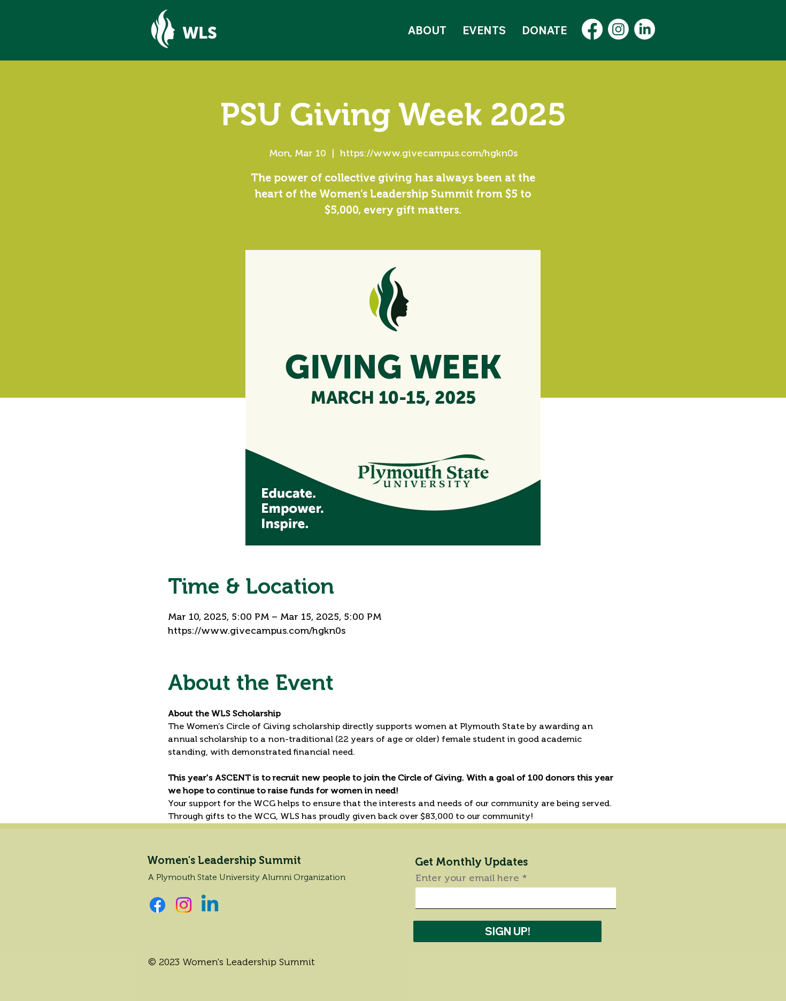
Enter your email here (467, 878)
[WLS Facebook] (592, 29)
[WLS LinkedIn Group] (644, 29)
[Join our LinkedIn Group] (209, 904)
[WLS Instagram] (618, 29)
